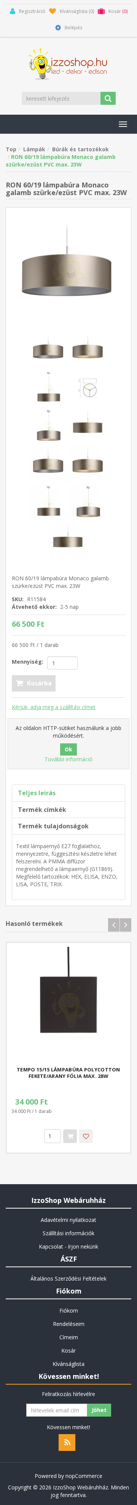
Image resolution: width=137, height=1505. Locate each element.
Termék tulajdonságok (53, 826)
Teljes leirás (37, 793)
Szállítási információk (68, 1233)
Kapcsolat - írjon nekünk (68, 1246)
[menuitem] (68, 1220)
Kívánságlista (68, 1363)
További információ (68, 759)
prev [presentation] (113, 925)
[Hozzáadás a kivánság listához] (86, 1136)
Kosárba (39, 683)
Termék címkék (42, 809)
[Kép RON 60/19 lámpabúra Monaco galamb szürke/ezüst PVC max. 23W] (68, 269)
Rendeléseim (68, 1323)
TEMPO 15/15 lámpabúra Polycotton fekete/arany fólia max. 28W (68, 1072)
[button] (123, 124)
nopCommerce (83, 1475)
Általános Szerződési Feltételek (68, 1278)
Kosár (68, 1350)
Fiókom (68, 1310)
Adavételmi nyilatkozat (68, 1219)
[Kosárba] (70, 1136)
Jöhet (99, 1410)
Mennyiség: (27, 661)
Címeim (68, 1337)
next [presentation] (125, 925)
